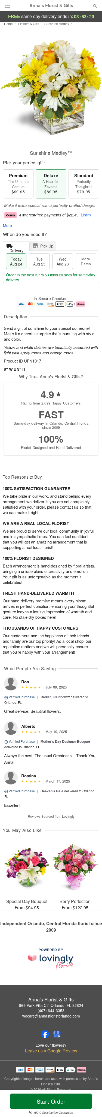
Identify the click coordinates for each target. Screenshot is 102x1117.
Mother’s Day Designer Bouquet (65, 741)
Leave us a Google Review (51, 1051)
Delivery (16, 249)
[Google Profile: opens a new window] (57, 1034)
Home (8, 23)
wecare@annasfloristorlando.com (51, 1016)
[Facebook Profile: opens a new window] (45, 1034)
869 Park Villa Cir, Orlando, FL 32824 (51, 1005)
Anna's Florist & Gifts (51, 5)
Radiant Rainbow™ (55, 697)
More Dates (86, 261)
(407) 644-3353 (51, 1010)
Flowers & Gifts (28, 23)
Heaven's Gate (52, 791)
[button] (90, 1105)
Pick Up (46, 246)
